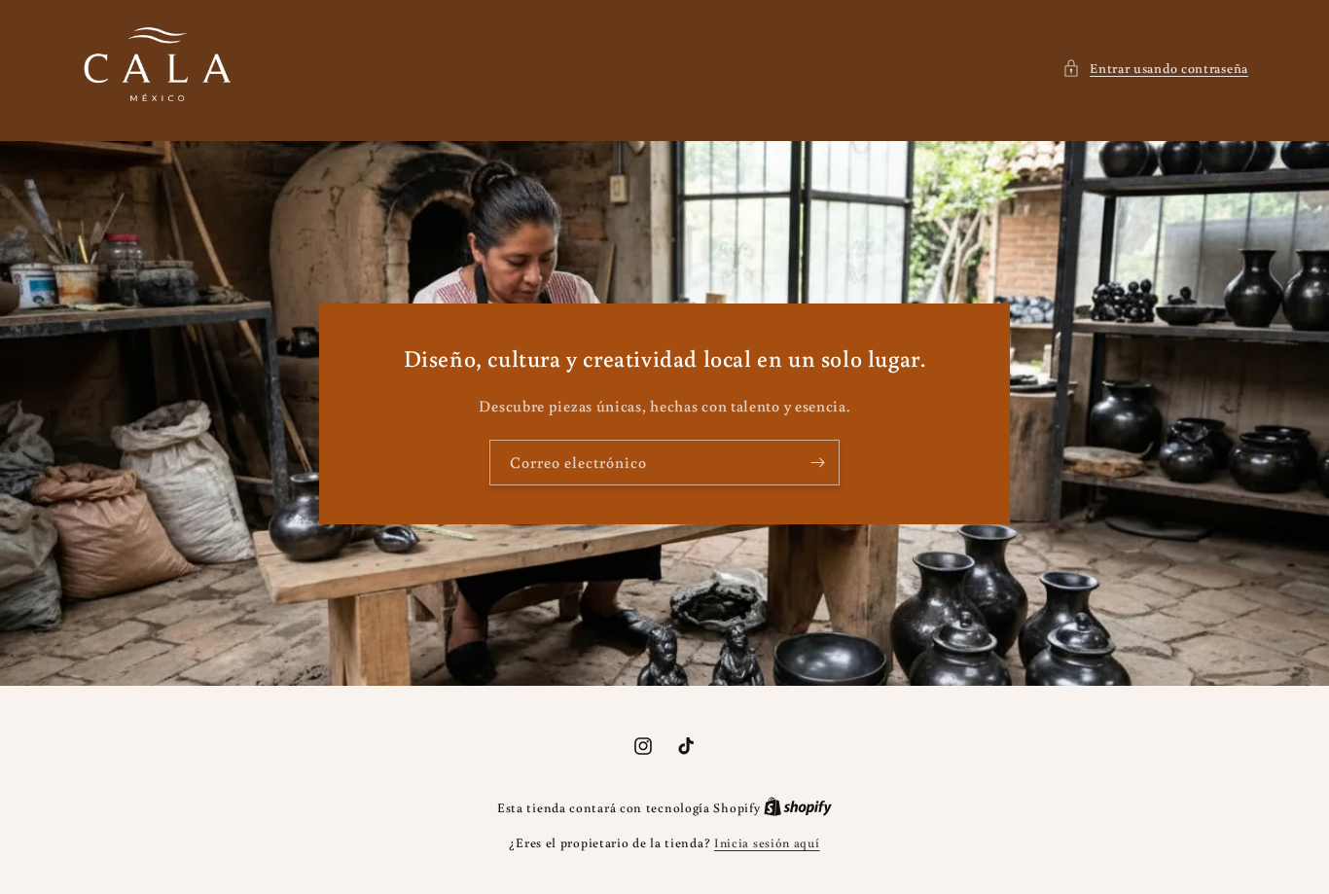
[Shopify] (798, 808)
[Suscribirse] (817, 462)
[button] (1155, 68)
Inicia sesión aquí (767, 843)
